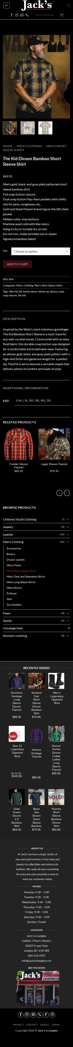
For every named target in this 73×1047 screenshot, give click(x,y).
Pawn (7, 613)
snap (61, 291)
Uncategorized (13, 628)
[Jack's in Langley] (36, 5)
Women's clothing (15, 635)
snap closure (10, 295)
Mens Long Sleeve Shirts (21, 582)
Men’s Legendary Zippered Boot (56, 698)
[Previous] (9, 76)
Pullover (12, 593)
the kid (22, 295)
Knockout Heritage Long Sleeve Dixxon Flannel (16, 701)
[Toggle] (67, 519)
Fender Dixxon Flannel (19, 466)
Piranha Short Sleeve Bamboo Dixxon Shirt (56, 817)
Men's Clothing (29, 146)
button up (43, 291)
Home (7, 146)
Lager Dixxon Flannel (54, 464)
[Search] (68, 5)
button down (30, 291)
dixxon (53, 291)
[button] (6, 5)
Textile (7, 620)
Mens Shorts (14, 587)
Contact (32, 1024)
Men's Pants (14, 565)
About (44, 1024)
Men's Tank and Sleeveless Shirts (26, 576)
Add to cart (17, 264)
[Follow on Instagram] (16, 15)
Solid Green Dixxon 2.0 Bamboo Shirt (16, 817)
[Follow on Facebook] (11, 15)
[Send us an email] (21, 15)
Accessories (14, 548)
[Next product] (59, 493)
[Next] (63, 76)
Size (5, 251)
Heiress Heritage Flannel (36, 753)
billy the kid (15, 291)
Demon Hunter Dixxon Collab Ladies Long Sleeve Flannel (56, 757)
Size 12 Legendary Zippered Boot (17, 750)
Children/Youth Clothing (19, 519)
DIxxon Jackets (16, 559)
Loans (56, 1024)
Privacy (18, 1024)
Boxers (11, 554)
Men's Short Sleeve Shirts (48, 285)
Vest (9, 599)
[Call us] (27, 15)
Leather (8, 534)
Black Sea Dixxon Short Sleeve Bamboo (36, 817)
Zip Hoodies (14, 604)
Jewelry (8, 527)
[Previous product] (67, 493)
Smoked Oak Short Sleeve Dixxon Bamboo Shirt (36, 703)
